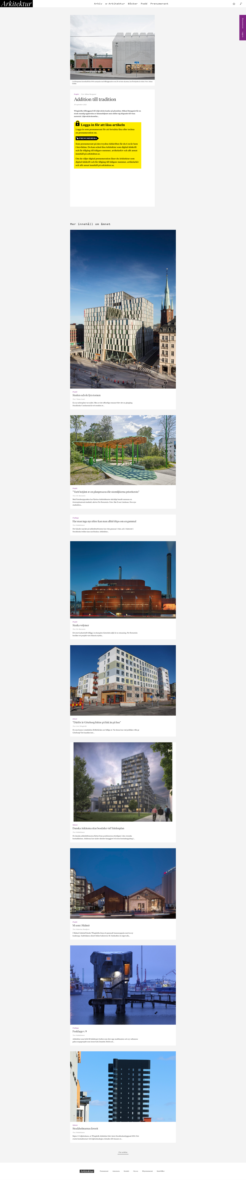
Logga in (243, 34)
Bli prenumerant (243, 23)
